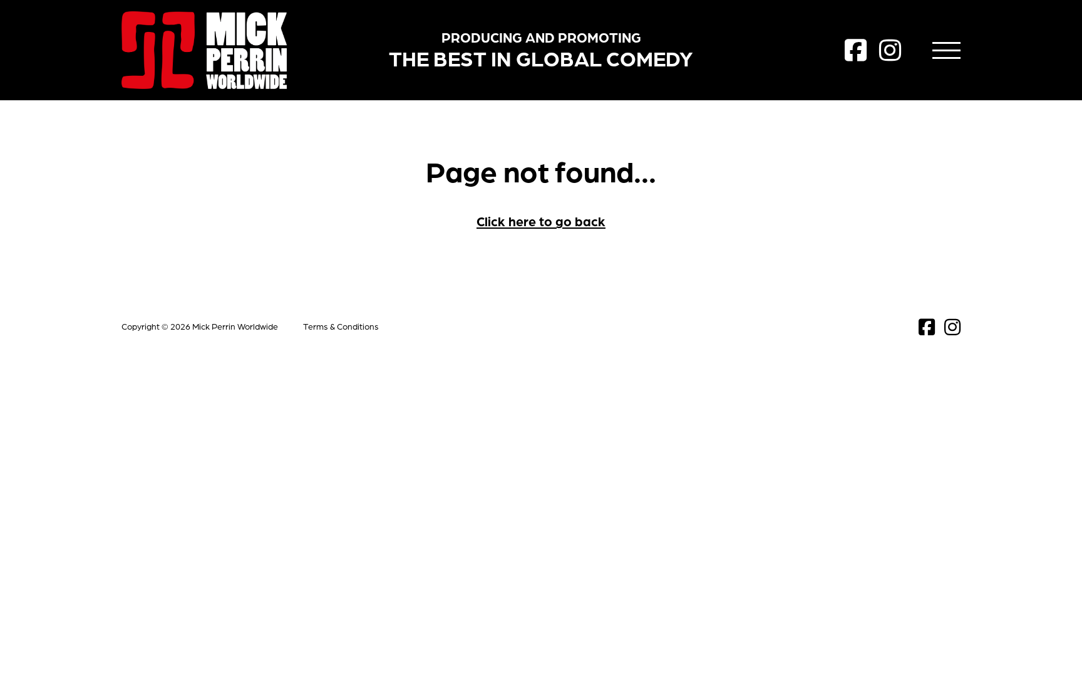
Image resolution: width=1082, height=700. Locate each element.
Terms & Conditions (341, 326)
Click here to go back (541, 221)
